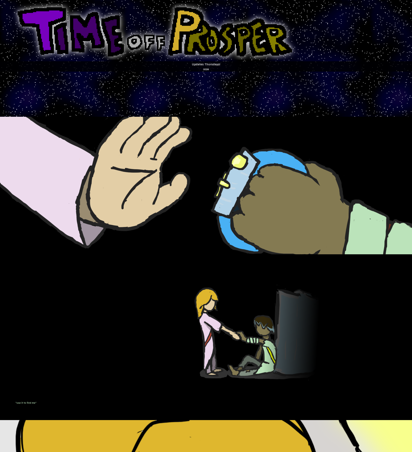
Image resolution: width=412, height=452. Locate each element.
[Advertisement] (220, 88)
